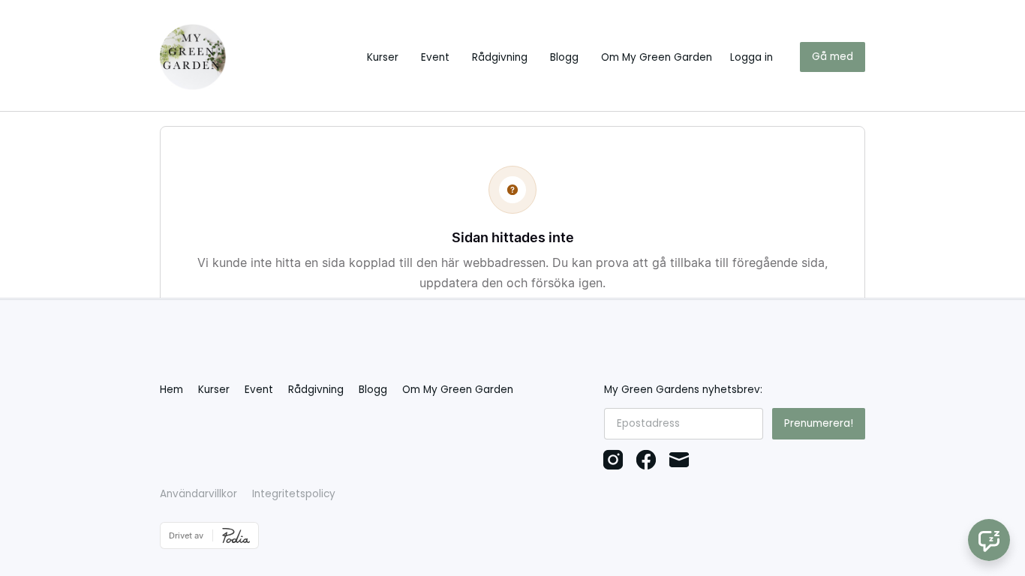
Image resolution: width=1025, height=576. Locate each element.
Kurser (382, 57)
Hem (171, 389)
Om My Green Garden (656, 57)
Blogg (564, 57)
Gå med (832, 57)
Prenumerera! (818, 423)
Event (435, 57)
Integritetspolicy (293, 494)
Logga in (751, 57)
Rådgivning (500, 57)
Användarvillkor (198, 494)
